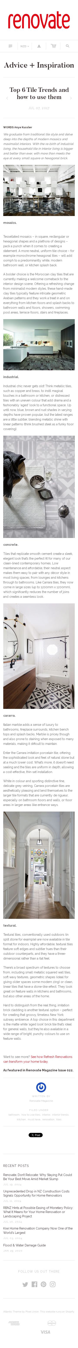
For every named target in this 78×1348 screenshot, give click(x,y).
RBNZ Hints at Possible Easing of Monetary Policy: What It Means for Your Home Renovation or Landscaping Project (38, 1212)
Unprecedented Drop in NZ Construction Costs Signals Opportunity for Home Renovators (36, 1193)
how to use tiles (30, 1114)
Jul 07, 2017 (39, 108)
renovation (48, 1119)
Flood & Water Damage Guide (24, 1245)
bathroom (14, 1114)
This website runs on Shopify (57, 1311)
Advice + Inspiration (39, 65)
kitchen (21, 1119)
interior (46, 1114)
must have (34, 1119)
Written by (41, 1096)
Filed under (39, 1110)
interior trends (60, 1114)
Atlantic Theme (12, 1311)
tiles (58, 1119)
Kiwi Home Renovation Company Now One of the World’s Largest (38, 1230)
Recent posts (16, 1166)
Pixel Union (32, 1311)
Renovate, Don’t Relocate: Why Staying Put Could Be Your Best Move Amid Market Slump (37, 1177)
